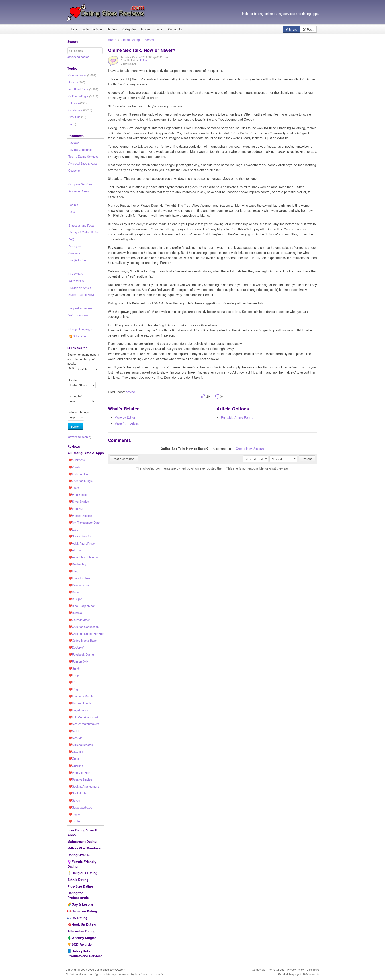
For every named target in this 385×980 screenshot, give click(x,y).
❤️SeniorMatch (78, 793)
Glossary (74, 253)
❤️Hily (72, 682)
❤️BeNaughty (77, 564)
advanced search (78, 57)
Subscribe (79, 336)
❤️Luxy (73, 529)
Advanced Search (79, 191)
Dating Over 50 (78, 854)
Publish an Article (79, 288)
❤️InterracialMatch (80, 696)
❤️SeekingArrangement (83, 786)
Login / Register (92, 29)
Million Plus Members (84, 848)
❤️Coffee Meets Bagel (82, 640)
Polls (71, 212)
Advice (149, 39)
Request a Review (80, 308)
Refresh (307, 459)
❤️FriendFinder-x (79, 578)
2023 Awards (82, 944)
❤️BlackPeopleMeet (81, 606)
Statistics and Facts (81, 225)
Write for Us (76, 281)
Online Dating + (83, 96)
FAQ (71, 239)
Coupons (74, 170)
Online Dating (130, 39)
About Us (77, 117)
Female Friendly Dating (81, 864)
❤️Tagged (74, 814)
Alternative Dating (81, 931)
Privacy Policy (295, 969)
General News (82, 75)
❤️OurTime (75, 766)
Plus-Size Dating (80, 886)
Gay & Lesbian (83, 904)
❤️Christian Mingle (80, 481)
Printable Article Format (237, 417)
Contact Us (175, 29)
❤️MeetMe (75, 738)
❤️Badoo (74, 592)
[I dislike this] (217, 396)
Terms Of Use (276, 969)
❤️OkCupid (75, 751)
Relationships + (83, 89)
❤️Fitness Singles (80, 515)
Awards (76, 82)
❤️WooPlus (76, 508)
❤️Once (73, 758)
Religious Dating (84, 872)
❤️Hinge (73, 689)
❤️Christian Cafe (79, 474)
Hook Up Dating (84, 924)
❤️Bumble (75, 612)
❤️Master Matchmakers (83, 724)
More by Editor (125, 417)
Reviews (112, 29)
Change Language (80, 329)
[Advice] (113, 64)
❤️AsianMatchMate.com (84, 557)
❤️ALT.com (75, 550)
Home (73, 29)
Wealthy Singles (84, 937)
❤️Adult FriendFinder (82, 543)
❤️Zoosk (74, 467)
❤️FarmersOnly (78, 661)
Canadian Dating (84, 911)
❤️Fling (73, 571)
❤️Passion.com (78, 585)
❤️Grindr (74, 668)
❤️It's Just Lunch (79, 703)
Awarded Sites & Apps (83, 163)
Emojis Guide (77, 260)
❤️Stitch (74, 800)
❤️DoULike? (76, 647)
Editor (143, 60)
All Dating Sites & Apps (85, 452)
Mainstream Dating (82, 841)
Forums (73, 205)
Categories (129, 29)
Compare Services (80, 184)
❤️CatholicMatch (79, 620)
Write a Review (78, 315)
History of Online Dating (83, 232)
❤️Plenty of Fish (79, 772)
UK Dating (79, 917)
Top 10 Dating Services (83, 156)
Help (73, 124)
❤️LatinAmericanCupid (83, 717)
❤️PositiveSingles (80, 779)
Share (292, 29)
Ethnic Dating (77, 879)
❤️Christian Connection (83, 627)
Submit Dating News (81, 294)
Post (310, 29)
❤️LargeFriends (78, 710)
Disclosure (313, 969)
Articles (146, 29)
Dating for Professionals (78, 895)
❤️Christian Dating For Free (86, 633)
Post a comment (124, 459)
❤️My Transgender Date (84, 522)
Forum (159, 29)
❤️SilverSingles (78, 501)
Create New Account (250, 448)
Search (75, 426)
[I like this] (203, 396)
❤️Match (74, 731)
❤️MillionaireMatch (80, 745)
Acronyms (75, 246)
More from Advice (127, 423)
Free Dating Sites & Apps (82, 832)
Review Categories (80, 149)
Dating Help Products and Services (84, 953)
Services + (80, 110)
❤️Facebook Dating (81, 654)
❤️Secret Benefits (80, 536)
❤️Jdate (73, 488)
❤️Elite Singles (78, 494)
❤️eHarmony (76, 460)
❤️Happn (74, 675)
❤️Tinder (74, 821)
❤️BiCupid (75, 599)
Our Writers (75, 274)
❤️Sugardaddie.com (81, 807)
